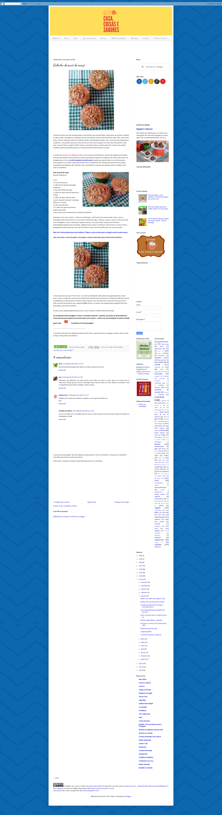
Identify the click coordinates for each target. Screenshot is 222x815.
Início (57, 778)
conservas (157, 383)
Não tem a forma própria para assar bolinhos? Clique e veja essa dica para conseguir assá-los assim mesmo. (90, 232)
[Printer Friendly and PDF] (60, 347)
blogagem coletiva (161, 358)
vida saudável (68, 350)
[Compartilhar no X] (94, 347)
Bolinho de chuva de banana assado (152, 602)
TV (165, 531)
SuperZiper (142, 700)
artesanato (158, 349)
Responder (62, 370)
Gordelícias (142, 710)
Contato (146, 38)
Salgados (56, 38)
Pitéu (140, 717)
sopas (167, 519)
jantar (167, 437)
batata (167, 351)
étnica (167, 424)
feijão (156, 430)
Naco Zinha (142, 679)
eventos (160, 426)
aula (167, 349)
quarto (156, 485)
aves (159, 351)
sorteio (161, 522)
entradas (159, 423)
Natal (167, 458)
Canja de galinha (145, 632)
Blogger (128, 796)
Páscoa (159, 471)
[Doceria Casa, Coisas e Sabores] (152, 247)
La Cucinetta (143, 707)
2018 (141, 562)
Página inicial (92, 502)
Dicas (75, 38)
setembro (144, 592)
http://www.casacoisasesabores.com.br (101, 788)
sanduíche (157, 510)
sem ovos (161, 515)
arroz (161, 346)
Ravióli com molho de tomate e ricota (152, 599)
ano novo (165, 344)
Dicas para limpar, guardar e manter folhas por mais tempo (158, 208)
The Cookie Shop (144, 714)
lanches (157, 444)
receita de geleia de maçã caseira (81, 160)
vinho (156, 547)
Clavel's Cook (143, 744)
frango (163, 435)
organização (158, 467)
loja (155, 451)
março (143, 653)
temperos (157, 526)
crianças (167, 392)
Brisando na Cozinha (146, 733)
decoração (158, 403)
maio (143, 646)
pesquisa (166, 473)
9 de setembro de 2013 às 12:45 (83, 411)
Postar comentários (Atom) (68, 506)
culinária (57, 350)
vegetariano (159, 540)
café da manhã (117, 347)
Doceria (103, 38)
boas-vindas (162, 360)
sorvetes (157, 524)
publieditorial (158, 483)
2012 (141, 663)
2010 (141, 670)
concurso (162, 378)
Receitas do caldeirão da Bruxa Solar (151, 730)
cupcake (163, 400)
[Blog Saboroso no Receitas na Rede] (143, 373)
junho (143, 642)
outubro (144, 589)
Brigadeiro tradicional (144, 129)
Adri (77, 347)
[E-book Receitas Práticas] (144, 359)
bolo (110, 347)
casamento (158, 371)
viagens (156, 542)
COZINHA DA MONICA (146, 757)
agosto (143, 596)
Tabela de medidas (118, 38)
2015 (141, 573)
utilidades (157, 537)
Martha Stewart (68, 158)
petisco (159, 476)
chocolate (158, 374)
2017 (141, 566)
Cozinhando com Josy (146, 761)
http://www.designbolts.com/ (89, 791)
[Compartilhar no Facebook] (96, 347)
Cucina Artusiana (144, 721)
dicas (162, 412)
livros (163, 449)
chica (60, 364)
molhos (166, 456)
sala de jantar (165, 503)
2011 (141, 667)
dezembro (144, 582)
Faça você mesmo (89, 38)
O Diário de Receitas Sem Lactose (150, 737)
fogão (156, 435)
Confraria (157, 381)
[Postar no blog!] (92, 347)
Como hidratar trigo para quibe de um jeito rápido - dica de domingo (158, 221)
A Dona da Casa (160, 38)
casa (161, 369)
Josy (60, 377)
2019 (141, 559)
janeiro (143, 659)
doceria (166, 419)
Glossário (134, 38)
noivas (160, 460)
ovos (167, 467)
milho (156, 456)
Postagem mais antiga (121, 502)
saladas (161, 506)
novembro (144, 586)
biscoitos (162, 355)
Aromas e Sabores (145, 683)
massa (161, 451)
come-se (142, 686)
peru (159, 473)
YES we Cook (143, 697)
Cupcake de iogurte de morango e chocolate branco (151, 606)
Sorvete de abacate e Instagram (150, 635)
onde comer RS (162, 464)
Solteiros (157, 519)
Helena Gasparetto (145, 740)
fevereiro (144, 656)
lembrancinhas (159, 446)
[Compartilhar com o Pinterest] (98, 347)
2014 (141, 576)
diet (165, 417)
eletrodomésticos (163, 421)
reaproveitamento (160, 487)
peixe (167, 471)
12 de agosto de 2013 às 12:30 (72, 377)
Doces (66, 38)
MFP (167, 451)
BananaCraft (143, 754)
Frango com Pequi (145, 690)
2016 (141, 569)
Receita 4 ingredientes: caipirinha (151, 620)
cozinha (161, 385)
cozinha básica (159, 387)
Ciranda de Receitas (161, 376)
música (160, 458)
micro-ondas (161, 453)
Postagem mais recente (61, 502)
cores (167, 383)
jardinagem (158, 442)
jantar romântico (161, 439)
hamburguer (158, 437)
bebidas (166, 353)
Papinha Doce (63, 395)
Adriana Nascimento (95, 786)
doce (61, 350)
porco (158, 478)
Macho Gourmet (144, 764)
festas (162, 430)
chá (165, 371)
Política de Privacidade (142, 405)
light (155, 449)
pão (158, 469)
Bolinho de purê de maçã (148, 628)
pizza (167, 476)
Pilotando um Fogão (145, 693)
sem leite (166, 512)
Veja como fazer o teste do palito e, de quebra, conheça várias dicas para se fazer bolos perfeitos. (87, 237)
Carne (167, 367)
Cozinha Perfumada (145, 750)
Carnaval (157, 367)
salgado (157, 508)
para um (166, 469)
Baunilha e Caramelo (146, 768)
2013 (141, 579)
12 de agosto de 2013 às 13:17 (78, 395)
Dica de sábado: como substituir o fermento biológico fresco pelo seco (158, 197)
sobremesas (159, 517)
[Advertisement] (95, 49)
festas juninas (159, 433)
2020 (141, 556)
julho (143, 639)
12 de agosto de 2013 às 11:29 (73, 364)
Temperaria (142, 747)
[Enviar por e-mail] (89, 347)
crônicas (161, 395)
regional (157, 496)
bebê (159, 353)
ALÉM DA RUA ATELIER (146, 704)
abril (142, 649)
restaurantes (158, 499)
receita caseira (159, 494)
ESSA (85, 303)
